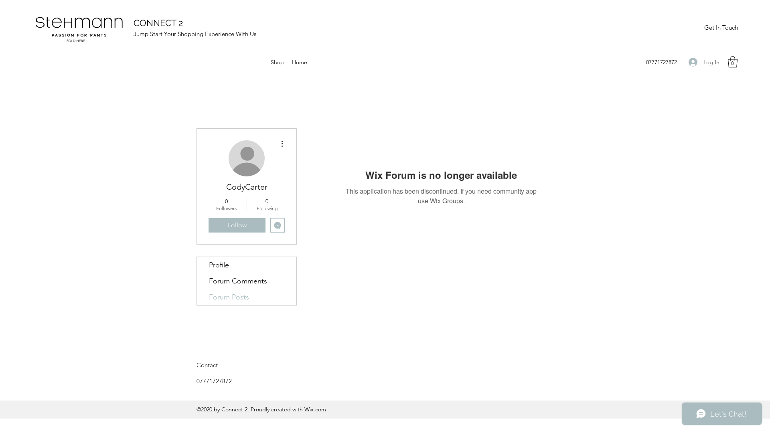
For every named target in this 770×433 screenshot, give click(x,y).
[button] (733, 62)
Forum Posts (229, 297)
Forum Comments (238, 281)
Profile (219, 265)
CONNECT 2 (158, 23)
